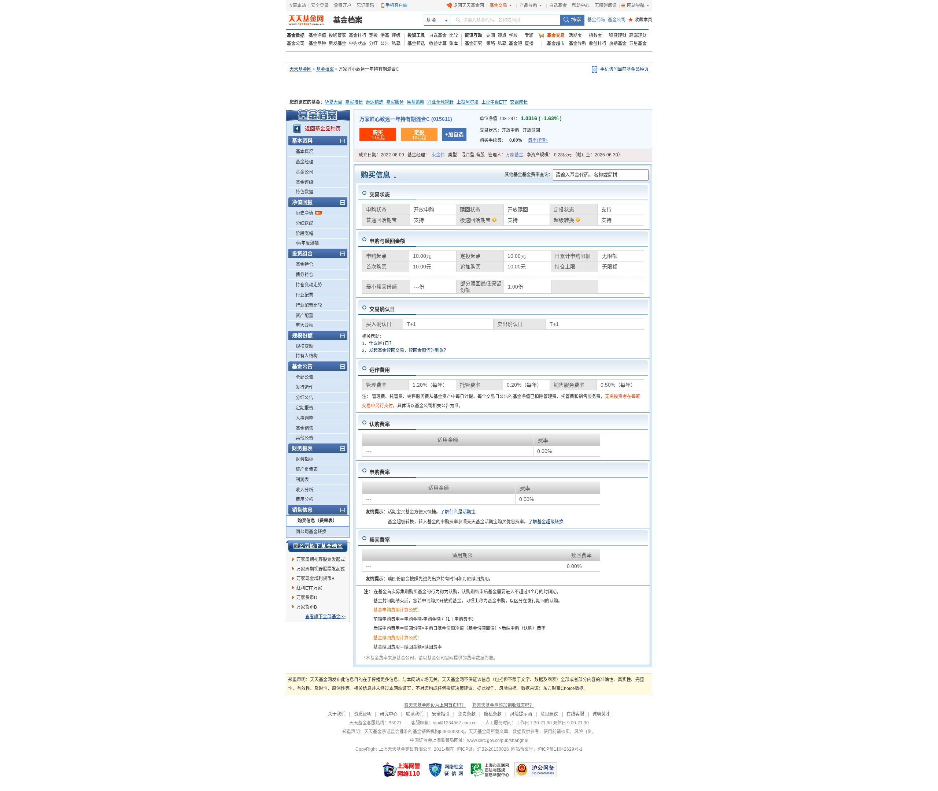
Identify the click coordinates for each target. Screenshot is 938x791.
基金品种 (317, 43)
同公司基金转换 (311, 531)
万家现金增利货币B (315, 578)
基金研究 (473, 43)
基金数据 (295, 35)
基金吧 (515, 43)
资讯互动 (473, 35)
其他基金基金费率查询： (529, 174)
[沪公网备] (535, 769)
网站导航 (636, 5)
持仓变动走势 (309, 284)
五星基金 (638, 43)
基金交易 (498, 5)
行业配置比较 (309, 305)
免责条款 (467, 714)
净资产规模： (575, 154)
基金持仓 (304, 264)
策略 (490, 43)
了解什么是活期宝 (458, 512)
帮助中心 (581, 5)
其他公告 (304, 438)
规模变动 (304, 346)
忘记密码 (365, 5)
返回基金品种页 (323, 128)
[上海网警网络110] (401, 769)
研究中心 (389, 714)
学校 (513, 35)
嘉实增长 (354, 102)
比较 (453, 35)
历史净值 (304, 213)
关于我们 (337, 714)
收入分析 (304, 490)
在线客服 (575, 714)
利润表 (302, 479)
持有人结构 (307, 356)
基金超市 (556, 43)
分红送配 (304, 223)
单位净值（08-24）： (521, 118)
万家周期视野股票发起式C (320, 560)
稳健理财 (618, 35)
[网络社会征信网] (446, 769)
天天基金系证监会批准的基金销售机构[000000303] (414, 731)
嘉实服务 (395, 102)
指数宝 (595, 35)
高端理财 (638, 35)
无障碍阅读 (606, 5)
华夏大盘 (333, 102)
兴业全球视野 (440, 102)
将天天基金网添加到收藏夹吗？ (503, 705)
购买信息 (375, 175)
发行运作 (304, 387)
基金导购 (577, 43)
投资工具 (416, 35)
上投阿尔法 (468, 102)
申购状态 (357, 43)
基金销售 (304, 428)
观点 (502, 35)
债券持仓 (304, 274)
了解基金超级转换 (546, 521)
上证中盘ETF (494, 102)
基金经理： (426, 154)
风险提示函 (521, 714)
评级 (396, 35)
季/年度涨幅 (307, 243)
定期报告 (304, 408)
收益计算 (438, 43)
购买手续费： (514, 140)
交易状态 (379, 194)
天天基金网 (300, 69)
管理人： (505, 154)
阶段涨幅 (304, 233)
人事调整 (304, 418)
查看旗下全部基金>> (325, 616)
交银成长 (519, 102)
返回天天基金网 (468, 5)
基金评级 (304, 182)
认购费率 (379, 424)
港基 (384, 35)
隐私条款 (493, 714)
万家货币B (306, 607)
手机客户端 (396, 5)
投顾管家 (337, 35)
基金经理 (304, 161)
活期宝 (575, 35)
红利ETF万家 (309, 588)
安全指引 (441, 714)
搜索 (572, 20)
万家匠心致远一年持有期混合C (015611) (405, 119)
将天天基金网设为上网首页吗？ (435, 705)
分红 (373, 43)
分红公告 (304, 397)
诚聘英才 (601, 714)
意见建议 (549, 714)
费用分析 (304, 499)
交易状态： (510, 130)
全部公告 (304, 377)
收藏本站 (297, 5)
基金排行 (357, 35)
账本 (453, 43)
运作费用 (379, 370)
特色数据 (304, 191)
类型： (466, 154)
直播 (529, 43)
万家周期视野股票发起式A (320, 570)
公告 (384, 43)
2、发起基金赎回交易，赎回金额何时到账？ (405, 350)
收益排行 (597, 43)
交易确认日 (382, 309)
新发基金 (337, 43)
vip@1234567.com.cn (455, 722)
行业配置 (304, 295)
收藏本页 (640, 19)
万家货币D (306, 597)
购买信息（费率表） (317, 520)
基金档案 (347, 20)
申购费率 (379, 472)
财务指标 (304, 459)
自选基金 (558, 5)
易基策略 (415, 102)
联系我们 (415, 714)
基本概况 (304, 151)
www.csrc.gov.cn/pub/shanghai (497, 740)
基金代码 (596, 19)
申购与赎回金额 (387, 241)
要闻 (490, 35)
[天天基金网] (307, 20)
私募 (396, 43)
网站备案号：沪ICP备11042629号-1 (547, 749)
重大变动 (304, 325)
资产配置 (304, 315)
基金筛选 (416, 43)
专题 (529, 35)
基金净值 (317, 35)
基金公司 (616, 19)
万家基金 (514, 154)
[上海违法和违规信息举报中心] (490, 769)
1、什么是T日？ (378, 343)
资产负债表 (307, 469)
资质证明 (363, 714)
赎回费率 (379, 540)
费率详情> (538, 140)
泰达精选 (374, 102)
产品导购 (528, 5)
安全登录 (320, 5)
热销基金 (618, 43)
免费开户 (342, 5)
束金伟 (438, 154)
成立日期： (381, 154)
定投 (373, 35)
